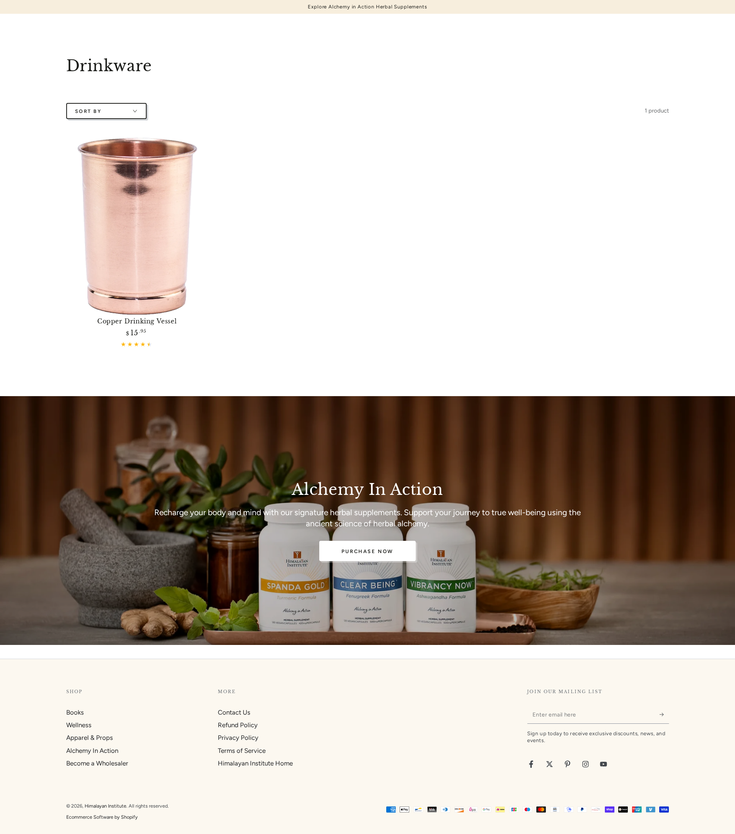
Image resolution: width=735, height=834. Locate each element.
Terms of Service (242, 750)
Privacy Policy (238, 737)
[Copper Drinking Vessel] (137, 226)
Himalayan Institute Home (255, 763)
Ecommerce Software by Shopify (102, 817)
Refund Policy (238, 725)
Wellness (78, 725)
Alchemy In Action (92, 750)
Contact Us (234, 712)
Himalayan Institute (105, 806)
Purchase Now (367, 551)
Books (75, 712)
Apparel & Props (89, 737)
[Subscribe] (664, 714)
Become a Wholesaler (97, 763)
